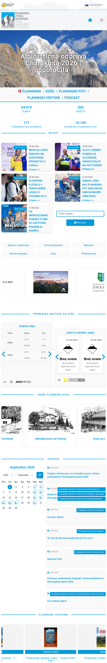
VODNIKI (79, 652)
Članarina (31, 91)
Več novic (81, 222)
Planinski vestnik (43, 98)
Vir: (4, 382)
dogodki (53, 459)
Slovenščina (95, 4)
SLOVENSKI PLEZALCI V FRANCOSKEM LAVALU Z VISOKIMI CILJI (37, 188)
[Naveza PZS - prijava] (9, 5)
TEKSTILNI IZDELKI (27, 652)
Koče (50, 91)
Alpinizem (89, 245)
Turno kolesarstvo (53, 245)
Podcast (72, 98)
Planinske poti (72, 91)
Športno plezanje (18, 253)
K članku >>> (34, 169)
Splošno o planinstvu (18, 245)
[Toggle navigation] (102, 20)
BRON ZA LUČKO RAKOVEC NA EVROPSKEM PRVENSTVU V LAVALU (38, 157)
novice (53, 133)
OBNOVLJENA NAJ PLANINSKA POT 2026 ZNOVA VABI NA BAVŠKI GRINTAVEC (92, 188)
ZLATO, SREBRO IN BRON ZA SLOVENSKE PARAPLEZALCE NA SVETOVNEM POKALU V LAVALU (92, 161)
